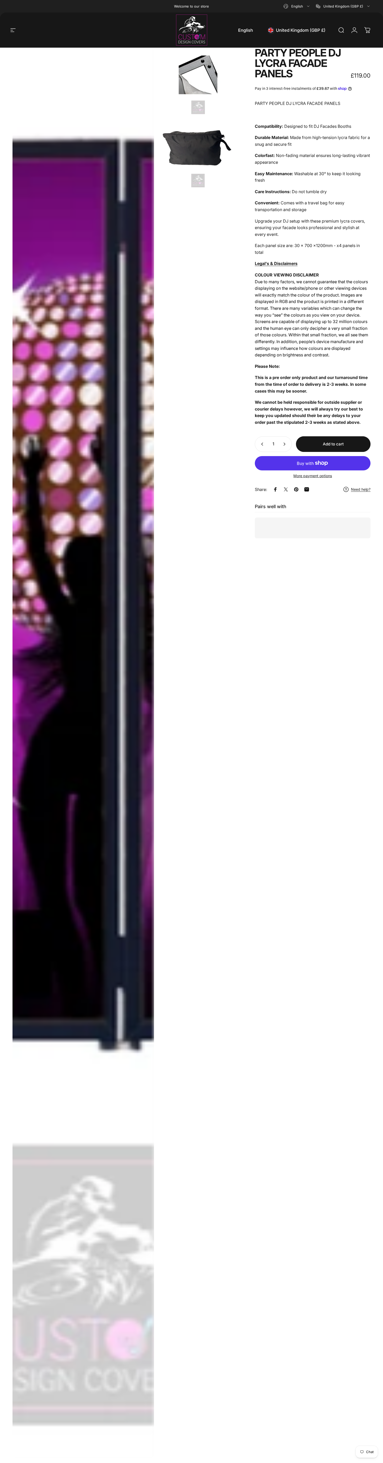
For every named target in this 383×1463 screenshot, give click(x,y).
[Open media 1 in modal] (83, 753)
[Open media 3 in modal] (198, 155)
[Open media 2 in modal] (198, 82)
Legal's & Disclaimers (276, 263)
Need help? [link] (360, 489)
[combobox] (296, 6)
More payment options (312, 476)
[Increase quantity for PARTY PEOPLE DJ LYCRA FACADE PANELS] (286, 444)
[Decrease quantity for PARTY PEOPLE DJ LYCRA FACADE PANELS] (261, 444)
